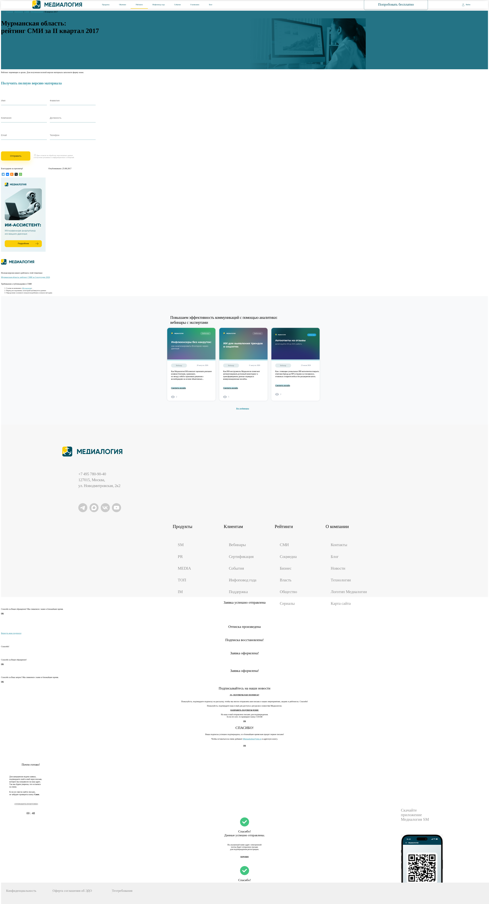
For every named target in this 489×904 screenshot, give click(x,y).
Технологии (341, 580)
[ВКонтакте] (7, 174)
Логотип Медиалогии (349, 592)
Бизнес (285, 568)
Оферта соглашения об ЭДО (72, 891)
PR (180, 556)
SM (181, 545)
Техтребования (122, 891)
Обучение (122, 5)
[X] (16, 174)
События (177, 5)
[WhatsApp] (20, 174)
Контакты (339, 545)
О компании (194, 5)
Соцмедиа (288, 556)
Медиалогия (26, 288)
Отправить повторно (26, 804)
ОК (2, 613)
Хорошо (244, 857)
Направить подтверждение (244, 710)
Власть (285, 580)
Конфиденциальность (21, 891)
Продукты (105, 5)
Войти (468, 5)
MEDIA (184, 568)
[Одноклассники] (11, 174)
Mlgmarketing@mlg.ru (252, 739)
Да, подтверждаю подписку (244, 695)
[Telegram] (3, 174)
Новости (338, 568)
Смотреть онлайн (178, 388)
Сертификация (241, 556)
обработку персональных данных (61, 155)
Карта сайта (341, 603)
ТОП (182, 580)
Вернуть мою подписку (11, 633)
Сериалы (287, 603)
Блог (210, 5)
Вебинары (237, 545)
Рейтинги (139, 5)
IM (180, 592)
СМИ (284, 545)
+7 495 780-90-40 (92, 474)
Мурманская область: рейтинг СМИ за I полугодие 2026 (25, 277)
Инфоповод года (158, 5)
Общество (288, 592)
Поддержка (238, 592)
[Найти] (345, 4)
